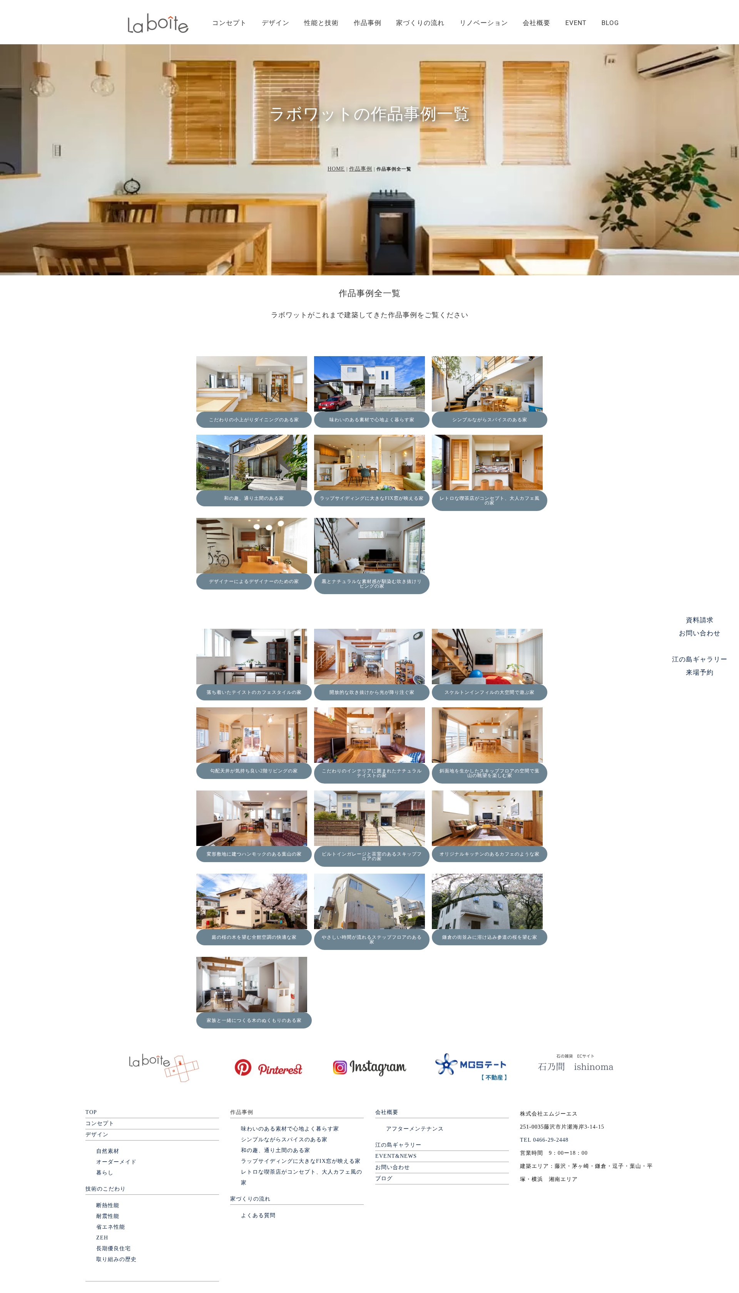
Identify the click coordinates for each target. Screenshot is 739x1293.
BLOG (610, 23)
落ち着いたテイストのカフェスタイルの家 (254, 692)
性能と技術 (321, 23)
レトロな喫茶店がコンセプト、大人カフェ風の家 (490, 501)
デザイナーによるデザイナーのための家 (254, 581)
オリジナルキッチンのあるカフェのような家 (490, 854)
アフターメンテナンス (415, 1129)
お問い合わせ (392, 1167)
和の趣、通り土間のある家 (254, 498)
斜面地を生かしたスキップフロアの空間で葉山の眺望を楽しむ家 (490, 773)
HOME (336, 169)
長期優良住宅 (113, 1248)
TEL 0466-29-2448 (544, 1140)
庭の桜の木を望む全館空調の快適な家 (254, 937)
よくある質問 (258, 1215)
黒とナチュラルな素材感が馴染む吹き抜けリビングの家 (372, 584)
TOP (91, 1112)
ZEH (102, 1238)
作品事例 (367, 23)
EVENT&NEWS (396, 1156)
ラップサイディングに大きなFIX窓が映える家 (372, 498)
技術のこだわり (105, 1189)
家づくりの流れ (420, 23)
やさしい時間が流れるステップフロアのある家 (372, 940)
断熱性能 (107, 1205)
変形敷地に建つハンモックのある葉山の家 (254, 854)
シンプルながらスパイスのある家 (489, 419)
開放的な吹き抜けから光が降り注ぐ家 (372, 692)
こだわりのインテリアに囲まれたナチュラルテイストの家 (372, 773)
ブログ (384, 1178)
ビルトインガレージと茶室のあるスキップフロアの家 (372, 856)
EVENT (576, 23)
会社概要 (536, 23)
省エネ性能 (110, 1227)
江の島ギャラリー (398, 1145)
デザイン (275, 23)
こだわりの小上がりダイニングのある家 (254, 419)
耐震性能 (107, 1216)
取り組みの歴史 (116, 1259)
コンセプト (229, 23)
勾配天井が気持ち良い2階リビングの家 (254, 771)
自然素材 (107, 1151)
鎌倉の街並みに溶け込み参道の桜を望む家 (489, 937)
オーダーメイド (116, 1162)
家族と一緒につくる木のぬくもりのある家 (254, 1020)
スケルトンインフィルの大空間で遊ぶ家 (490, 692)
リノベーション (484, 23)
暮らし (105, 1173)
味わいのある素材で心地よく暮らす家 (372, 419)
